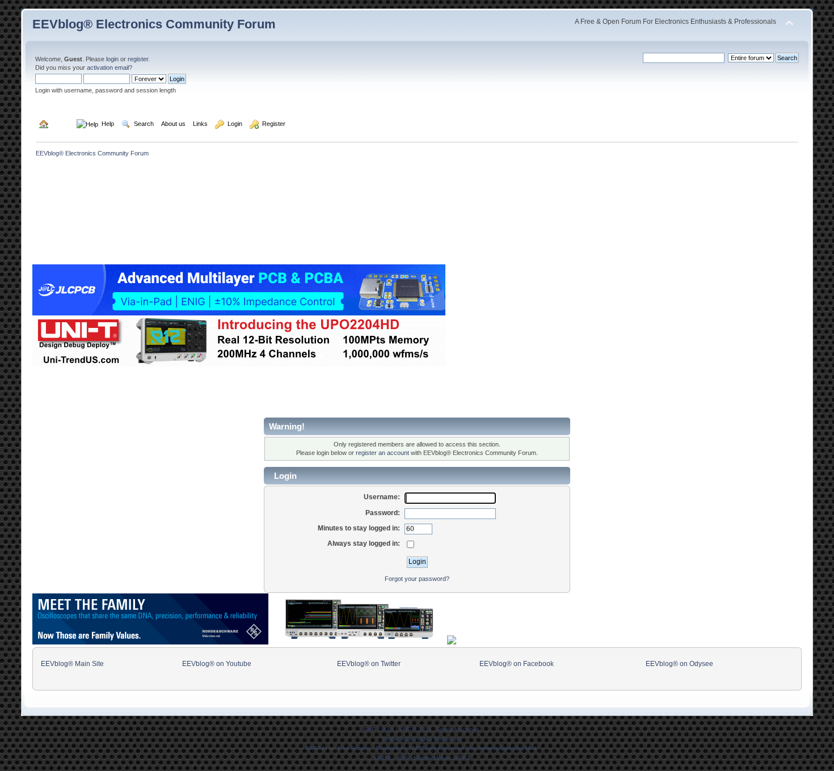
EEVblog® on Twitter (369, 664)
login (112, 59)
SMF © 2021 (415, 729)
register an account (382, 452)
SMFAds (316, 748)
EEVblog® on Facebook (516, 664)
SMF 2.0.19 (378, 729)
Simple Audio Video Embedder (421, 739)
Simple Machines (457, 729)
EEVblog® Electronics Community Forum (154, 24)
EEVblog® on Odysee (679, 664)
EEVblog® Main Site (72, 664)
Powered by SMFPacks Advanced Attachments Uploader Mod (456, 748)
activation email (108, 67)
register (138, 59)
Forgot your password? (417, 578)
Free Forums (354, 748)
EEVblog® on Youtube (216, 664)
